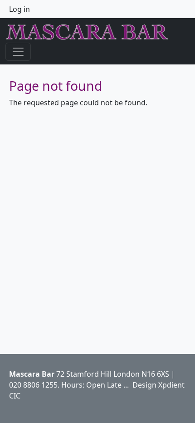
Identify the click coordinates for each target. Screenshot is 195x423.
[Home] (90, 32)
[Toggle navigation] (18, 52)
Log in (19, 9)
